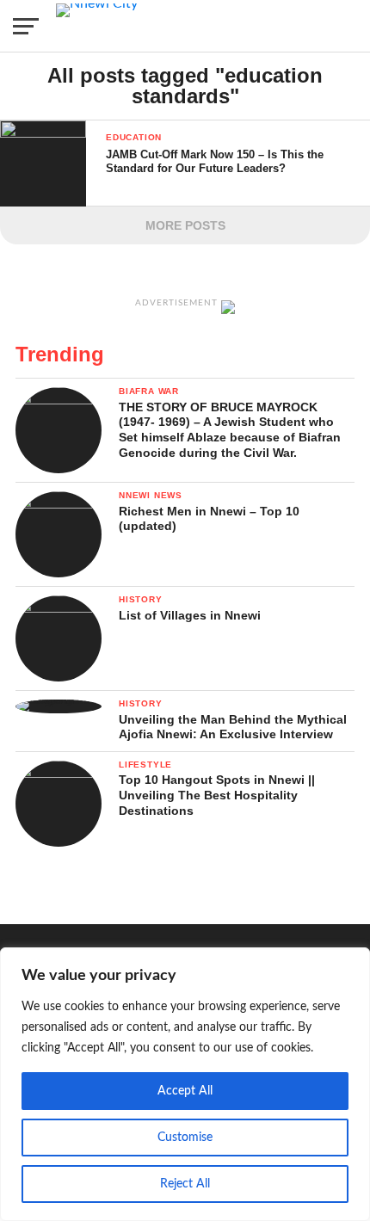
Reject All (185, 1184)
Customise (185, 1138)
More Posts (185, 225)
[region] (185, 1084)
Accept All (185, 1091)
